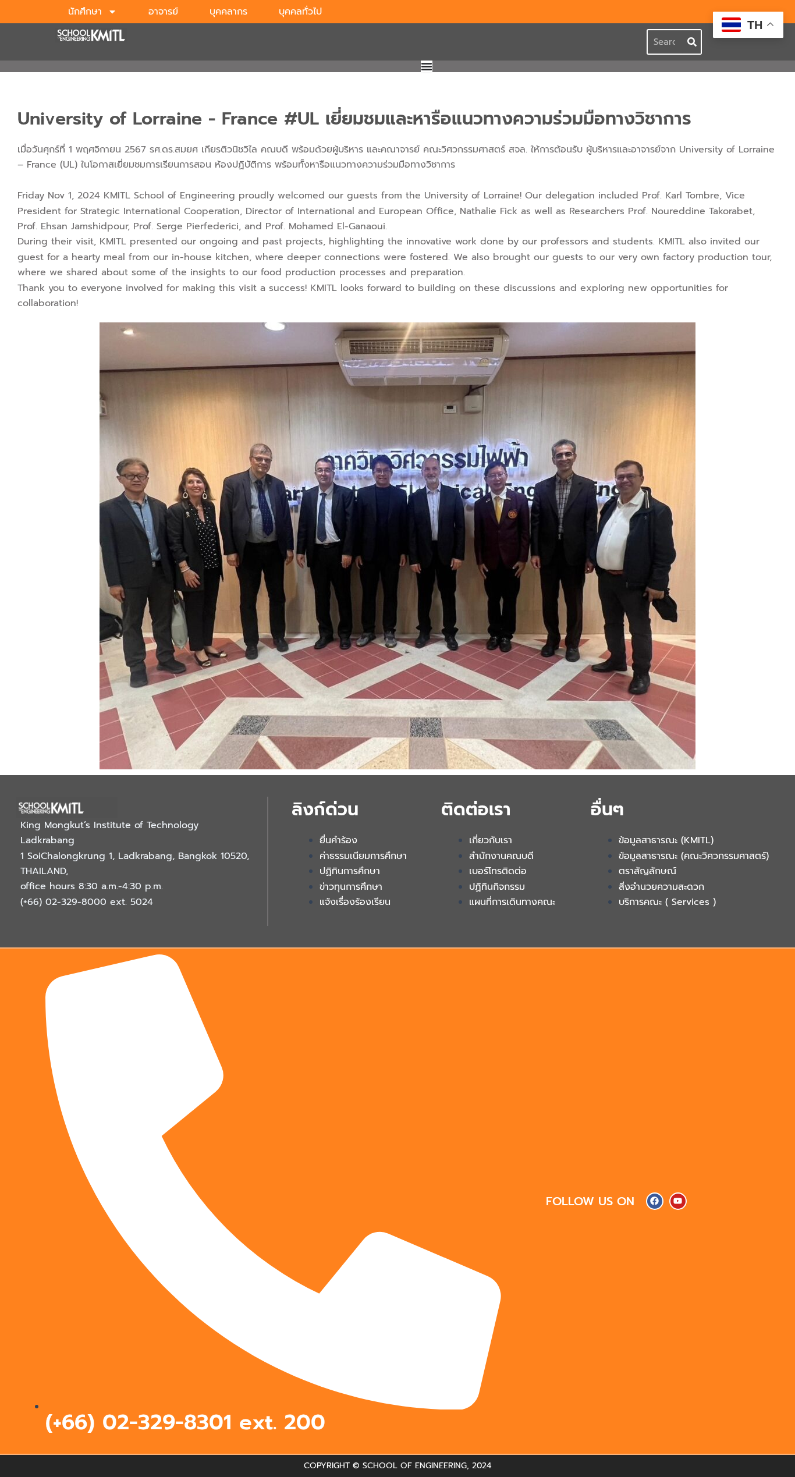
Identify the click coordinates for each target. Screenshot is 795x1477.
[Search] (692, 42)
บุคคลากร (228, 11)
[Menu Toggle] (426, 66)
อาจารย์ (163, 11)
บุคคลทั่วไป (300, 11)
